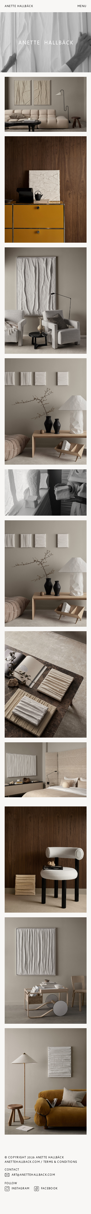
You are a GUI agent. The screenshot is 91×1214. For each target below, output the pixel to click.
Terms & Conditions (60, 1162)
